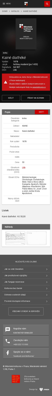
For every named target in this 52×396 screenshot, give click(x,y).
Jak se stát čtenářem (13, 269)
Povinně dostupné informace (17, 301)
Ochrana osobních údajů (15, 295)
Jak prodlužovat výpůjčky (15, 275)
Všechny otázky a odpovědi (26, 311)
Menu (6, 3)
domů (4, 11)
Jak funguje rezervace (14, 282)
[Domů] (26, 4)
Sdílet (11, 98)
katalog (15, 11)
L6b (23, 167)
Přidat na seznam (35, 98)
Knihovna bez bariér (13, 288)
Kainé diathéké (30, 11)
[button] (26, 34)
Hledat (46, 3)
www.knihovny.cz (39, 87)
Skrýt (41, 112)
